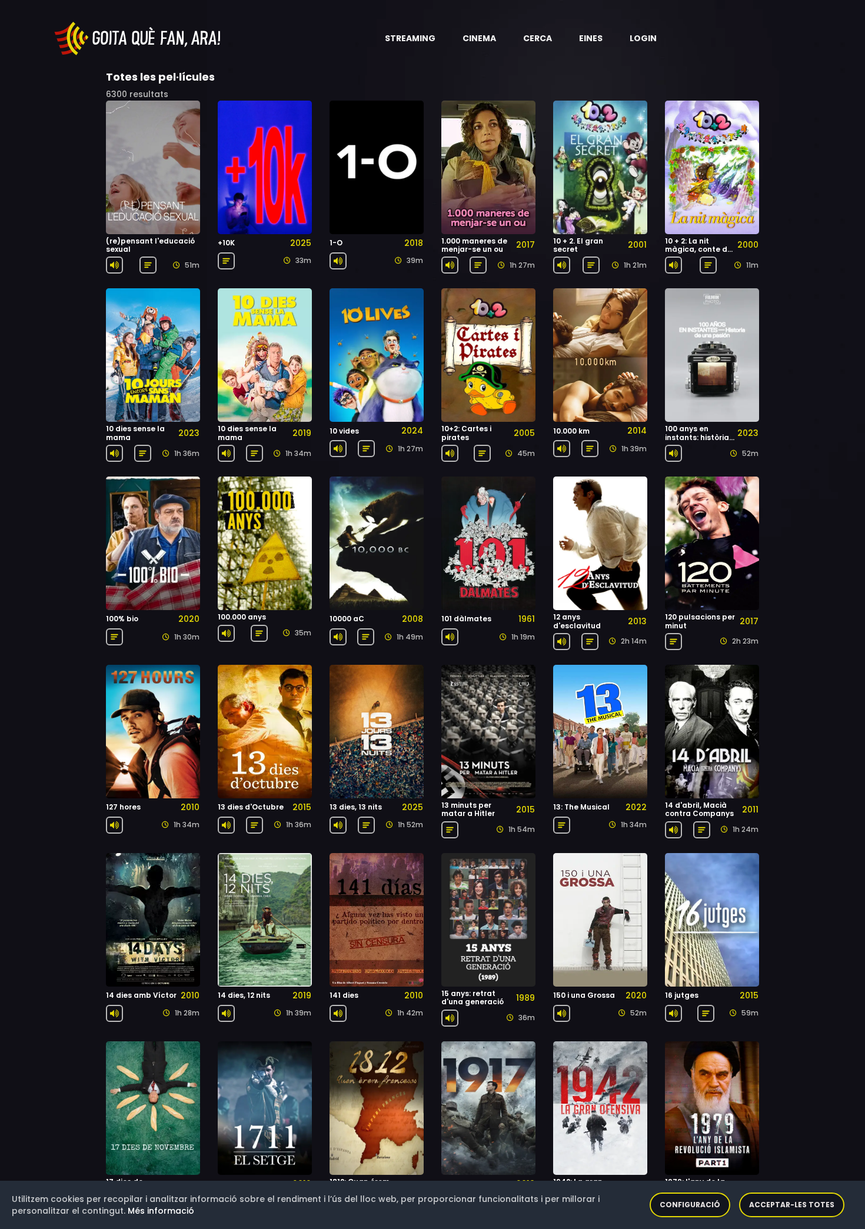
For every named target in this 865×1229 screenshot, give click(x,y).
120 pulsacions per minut (700, 621)
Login (643, 38)
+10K (226, 243)
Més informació (161, 1211)
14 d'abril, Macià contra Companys (699, 809)
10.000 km (571, 431)
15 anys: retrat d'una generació (472, 997)
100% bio (122, 619)
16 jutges (681, 995)
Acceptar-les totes (791, 1205)
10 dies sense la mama (135, 433)
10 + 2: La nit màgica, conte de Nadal (698, 249)
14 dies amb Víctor (141, 995)
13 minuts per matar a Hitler (468, 809)
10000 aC (347, 619)
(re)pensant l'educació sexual (150, 245)
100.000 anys (242, 617)
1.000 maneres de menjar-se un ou (474, 245)
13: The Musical (581, 807)
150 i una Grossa (584, 995)
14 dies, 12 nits (244, 995)
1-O (336, 243)
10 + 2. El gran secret (578, 245)
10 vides (344, 431)
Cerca (537, 38)
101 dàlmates (466, 619)
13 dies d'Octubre (251, 807)
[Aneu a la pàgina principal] (138, 38)
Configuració (690, 1205)
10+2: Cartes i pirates (466, 433)
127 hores (123, 807)
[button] (410, 38)
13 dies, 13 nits (356, 807)
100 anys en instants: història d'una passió (697, 437)
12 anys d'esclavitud (577, 621)
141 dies (344, 995)
